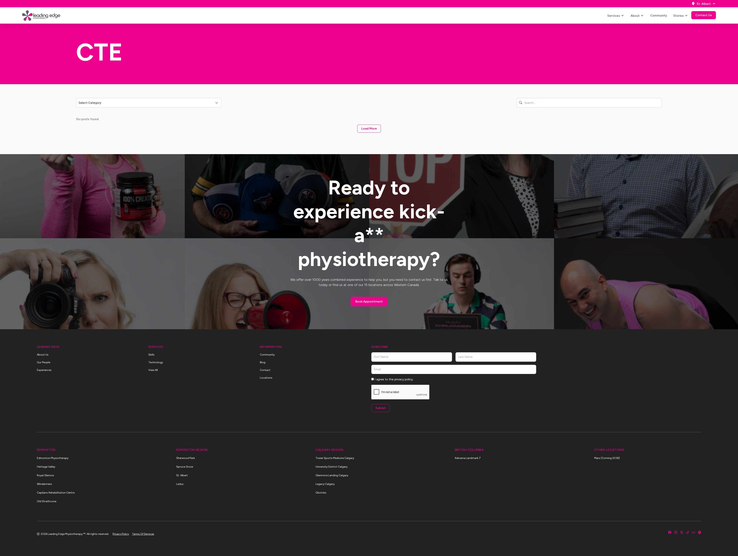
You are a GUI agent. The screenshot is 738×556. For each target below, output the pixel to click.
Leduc (180, 484)
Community (658, 15)
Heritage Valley (46, 466)
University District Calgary (331, 466)
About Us (42, 354)
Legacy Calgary (325, 484)
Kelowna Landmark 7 (468, 458)
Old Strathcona (46, 501)
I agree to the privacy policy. (394, 379)
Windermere (44, 484)
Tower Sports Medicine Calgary (335, 458)
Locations (266, 377)
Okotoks (321, 492)
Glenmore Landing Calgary (332, 475)
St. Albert (703, 4)
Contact (265, 370)
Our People (43, 362)
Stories (678, 15)
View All (153, 370)
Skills (151, 354)
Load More (369, 128)
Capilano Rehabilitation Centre (56, 492)
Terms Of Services (143, 534)
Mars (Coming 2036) (607, 458)
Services (613, 15)
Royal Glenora (45, 475)
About (635, 15)
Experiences (44, 370)
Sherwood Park (185, 458)
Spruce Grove (184, 466)
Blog (262, 362)
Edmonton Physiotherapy (52, 458)
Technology (155, 362)
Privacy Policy (121, 534)
